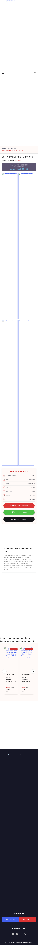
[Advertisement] (19, 533)
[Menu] (3, 73)
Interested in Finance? (19, 506)
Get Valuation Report (19, 519)
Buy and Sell (12, 148)
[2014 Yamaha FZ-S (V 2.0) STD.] (27, 659)
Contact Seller (20, 512)
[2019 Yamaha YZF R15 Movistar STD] (11, 659)
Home (4, 148)
